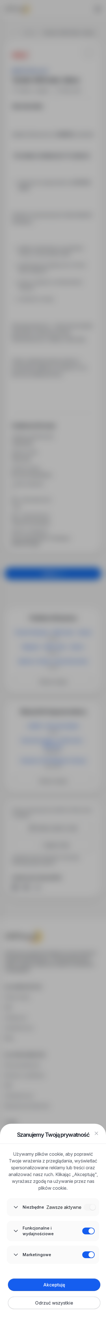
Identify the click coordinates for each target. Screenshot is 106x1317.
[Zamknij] (96, 1133)
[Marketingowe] (88, 1254)
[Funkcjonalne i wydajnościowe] (88, 1231)
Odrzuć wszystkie (54, 1303)
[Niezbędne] (90, 1207)
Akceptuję (54, 1285)
